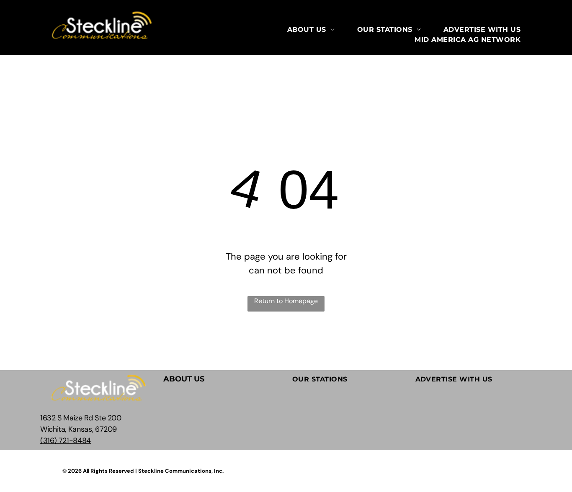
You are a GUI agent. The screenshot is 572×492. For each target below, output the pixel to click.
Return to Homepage (286, 300)
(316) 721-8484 (65, 440)
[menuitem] (311, 30)
